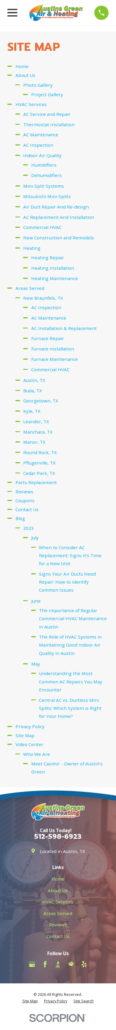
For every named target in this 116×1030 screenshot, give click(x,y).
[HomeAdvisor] (71, 964)
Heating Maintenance (54, 278)
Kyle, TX (31, 411)
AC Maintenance (40, 135)
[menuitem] (30, 1001)
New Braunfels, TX (43, 298)
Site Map (25, 735)
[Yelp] (84, 964)
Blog (20, 518)
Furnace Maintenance (54, 359)
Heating (31, 248)
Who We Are (36, 754)
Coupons (25, 500)
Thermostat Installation (49, 124)
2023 (28, 528)
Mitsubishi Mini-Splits (47, 196)
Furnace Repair (47, 338)
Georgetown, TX (40, 401)
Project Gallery (47, 94)
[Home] (56, 12)
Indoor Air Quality (42, 155)
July (35, 538)
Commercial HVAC (42, 227)
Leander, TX (36, 421)
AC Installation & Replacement (64, 328)
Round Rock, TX (40, 452)
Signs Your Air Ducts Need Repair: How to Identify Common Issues (67, 582)
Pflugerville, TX (39, 463)
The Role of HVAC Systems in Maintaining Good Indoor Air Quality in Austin (70, 645)
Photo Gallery (38, 85)
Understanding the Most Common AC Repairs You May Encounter (70, 681)
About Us (25, 75)
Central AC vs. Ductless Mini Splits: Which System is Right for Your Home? (70, 708)
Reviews (24, 492)
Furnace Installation (52, 349)
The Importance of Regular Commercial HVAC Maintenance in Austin (73, 618)
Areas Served (29, 288)
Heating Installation (52, 268)
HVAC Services (31, 104)
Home (22, 66)
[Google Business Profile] (32, 964)
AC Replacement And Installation (58, 217)
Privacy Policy (30, 726)
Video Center (29, 744)
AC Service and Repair (46, 114)
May (35, 664)
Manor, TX (34, 442)
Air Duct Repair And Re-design (56, 207)
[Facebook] (45, 964)
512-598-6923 (57, 836)
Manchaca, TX (38, 432)
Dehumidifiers (46, 175)
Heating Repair (47, 257)
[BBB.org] (58, 964)
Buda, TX (32, 391)
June (36, 601)
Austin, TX (34, 380)
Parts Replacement (36, 482)
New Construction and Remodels (58, 238)
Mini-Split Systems (43, 186)
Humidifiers (44, 165)
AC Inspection (38, 145)
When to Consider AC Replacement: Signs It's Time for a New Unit (70, 555)
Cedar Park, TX (39, 473)
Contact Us (27, 509)
